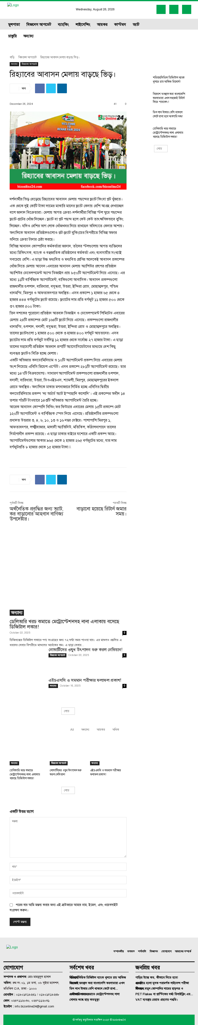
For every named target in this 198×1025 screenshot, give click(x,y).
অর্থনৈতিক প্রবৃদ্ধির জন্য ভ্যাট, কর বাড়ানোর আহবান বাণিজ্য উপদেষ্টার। (37, 513)
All (72, 729)
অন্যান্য (14, 64)
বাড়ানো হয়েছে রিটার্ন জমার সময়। (102, 511)
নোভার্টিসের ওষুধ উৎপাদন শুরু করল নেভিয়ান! (85, 650)
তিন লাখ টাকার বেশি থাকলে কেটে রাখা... (94, 988)
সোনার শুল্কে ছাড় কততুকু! (84, 1000)
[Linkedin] (173, 9)
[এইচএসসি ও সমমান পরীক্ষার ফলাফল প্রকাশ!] (27, 690)
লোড (66, 711)
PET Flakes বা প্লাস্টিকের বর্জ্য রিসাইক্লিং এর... (164, 994)
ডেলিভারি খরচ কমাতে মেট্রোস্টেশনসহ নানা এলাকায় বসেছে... (95, 994)
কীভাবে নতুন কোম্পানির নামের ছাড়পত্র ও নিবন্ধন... (159, 988)
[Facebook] (161, 9)
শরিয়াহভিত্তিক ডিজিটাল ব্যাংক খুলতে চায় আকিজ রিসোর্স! (168, 80)
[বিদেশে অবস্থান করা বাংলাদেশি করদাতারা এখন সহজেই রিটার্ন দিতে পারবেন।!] (141, 98)
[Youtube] (186, 9)
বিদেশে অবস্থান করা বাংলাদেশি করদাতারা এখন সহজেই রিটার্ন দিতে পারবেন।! (169, 98)
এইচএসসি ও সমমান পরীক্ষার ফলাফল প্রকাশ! (85, 680)
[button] (175, 30)
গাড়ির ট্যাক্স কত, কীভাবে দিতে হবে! (156, 977)
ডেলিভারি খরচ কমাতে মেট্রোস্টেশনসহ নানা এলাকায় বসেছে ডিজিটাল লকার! (64, 624)
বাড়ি (12, 57)
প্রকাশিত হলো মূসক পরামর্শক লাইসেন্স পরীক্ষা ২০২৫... (162, 983)
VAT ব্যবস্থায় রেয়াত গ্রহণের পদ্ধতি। (156, 1000)
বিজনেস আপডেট (27, 57)
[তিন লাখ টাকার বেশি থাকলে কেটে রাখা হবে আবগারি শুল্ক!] (141, 116)
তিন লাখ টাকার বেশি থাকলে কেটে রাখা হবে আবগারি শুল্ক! (168, 114)
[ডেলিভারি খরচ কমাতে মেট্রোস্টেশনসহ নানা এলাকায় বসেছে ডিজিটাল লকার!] (68, 573)
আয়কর (101, 729)
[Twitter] (51, 88)
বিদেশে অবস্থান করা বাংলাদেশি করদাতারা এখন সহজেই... (97, 983)
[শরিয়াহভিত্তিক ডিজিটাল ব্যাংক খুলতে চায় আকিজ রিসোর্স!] (141, 81)
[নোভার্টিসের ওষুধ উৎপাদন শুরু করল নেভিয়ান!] (27, 660)
